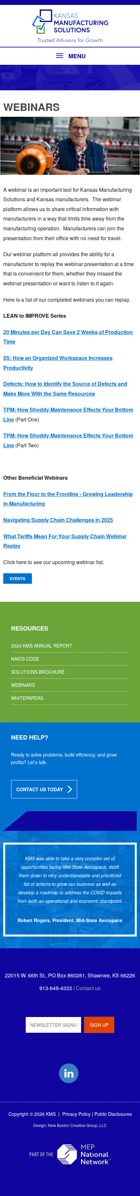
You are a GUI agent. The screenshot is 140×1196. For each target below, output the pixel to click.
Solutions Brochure (37, 672)
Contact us (88, 988)
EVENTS (17, 578)
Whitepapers (27, 698)
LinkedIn (68, 1073)
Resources (29, 628)
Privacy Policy (76, 1114)
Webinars (23, 685)
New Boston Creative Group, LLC (77, 1125)
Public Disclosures (113, 1114)
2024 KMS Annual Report (41, 645)
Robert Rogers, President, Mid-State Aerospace (70, 920)
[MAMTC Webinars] (70, 145)
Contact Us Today (39, 789)
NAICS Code (25, 658)
